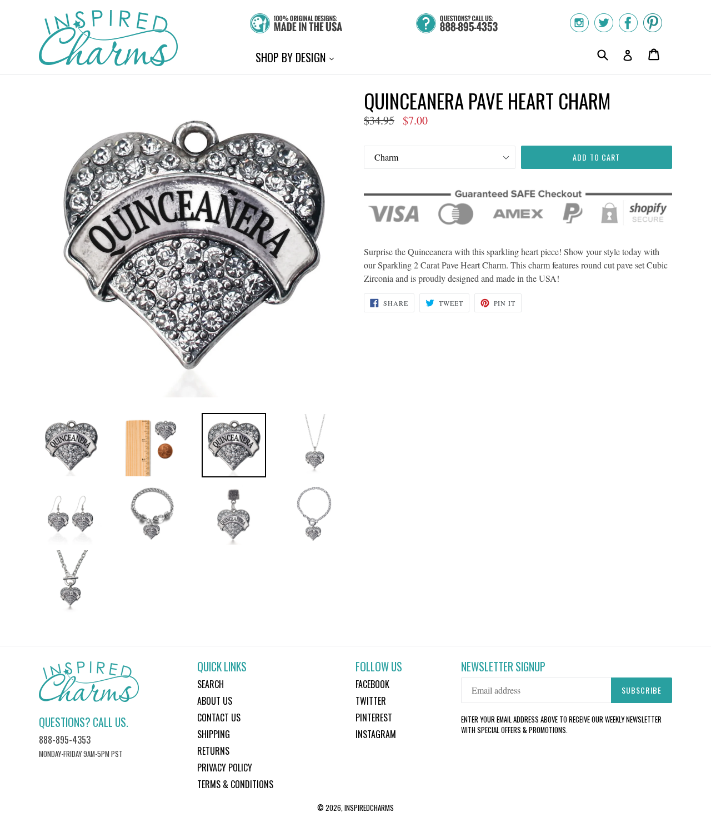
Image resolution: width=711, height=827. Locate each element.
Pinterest (374, 717)
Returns (213, 751)
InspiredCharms (369, 807)
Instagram (376, 734)
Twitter (371, 701)
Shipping (213, 734)
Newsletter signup (503, 666)
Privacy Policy (224, 767)
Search (210, 684)
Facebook (372, 684)
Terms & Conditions (235, 784)
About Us (214, 701)
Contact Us (219, 717)
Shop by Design (297, 57)
